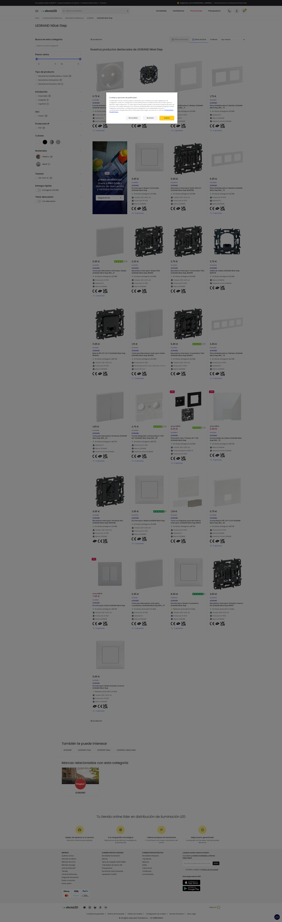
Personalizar (133, 118)
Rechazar (150, 118)
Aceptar (167, 118)
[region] (142, 108)
